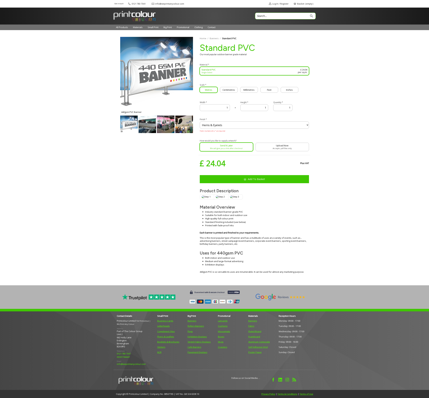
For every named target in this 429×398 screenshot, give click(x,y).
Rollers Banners (196, 326)
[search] (312, 16)
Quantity (278, 102)
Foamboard (254, 336)
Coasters (222, 347)
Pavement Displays (197, 352)
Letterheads (163, 326)
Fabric (251, 326)
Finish (203, 119)
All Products (122, 27)
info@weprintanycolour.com (131, 364)
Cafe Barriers (194, 347)
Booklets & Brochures (168, 341)
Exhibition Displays (197, 336)
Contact (211, 27)
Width (203, 102)
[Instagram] (287, 379)
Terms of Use (306, 393)
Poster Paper (255, 352)
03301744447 (123, 356)
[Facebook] (273, 379)
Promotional (183, 27)
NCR (159, 352)
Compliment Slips (166, 331)
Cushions (223, 326)
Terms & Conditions (287, 393)
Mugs (221, 341)
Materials (138, 27)
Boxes (221, 336)
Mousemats (224, 331)
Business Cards (165, 320)
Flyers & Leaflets (165, 336)
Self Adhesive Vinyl (258, 347)
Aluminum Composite (259, 341)
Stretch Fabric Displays (199, 341)
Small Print (153, 27)
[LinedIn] (280, 379)
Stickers (161, 347)
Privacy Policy (268, 393)
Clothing (198, 27)
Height (244, 102)
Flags (190, 331)
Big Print (168, 27)
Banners (214, 38)
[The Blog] (294, 379)
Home (203, 38)
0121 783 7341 (124, 353)
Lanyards (223, 320)
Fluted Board (254, 331)
